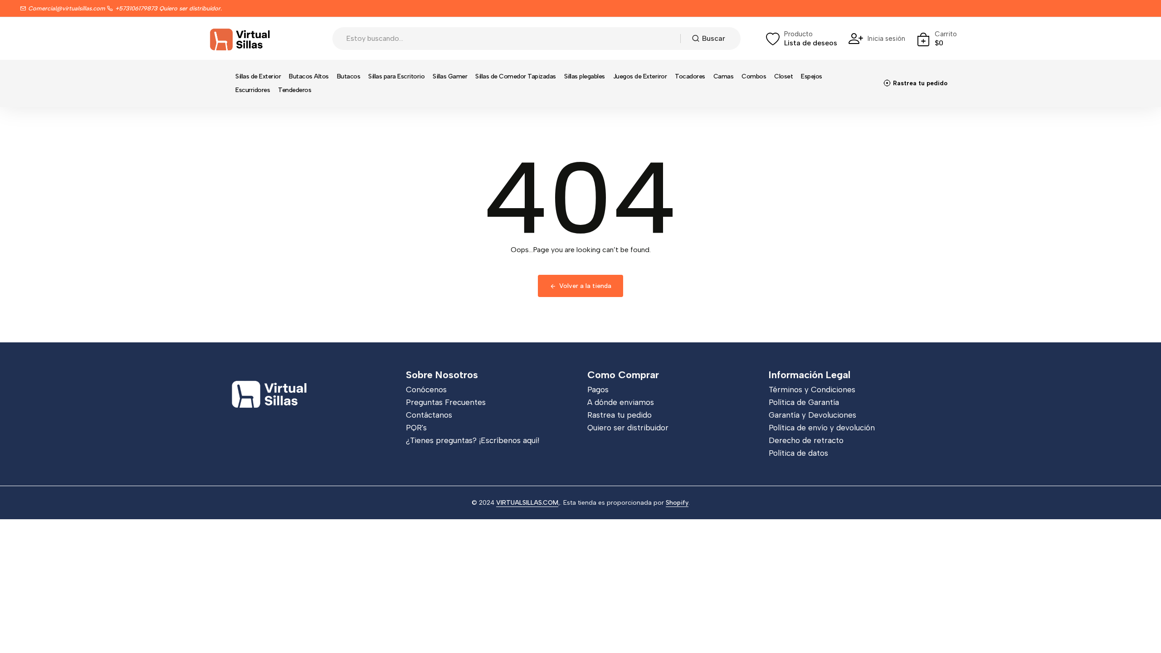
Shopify (677, 503)
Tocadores (690, 76)
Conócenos (426, 389)
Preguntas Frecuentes (446, 402)
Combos (753, 76)
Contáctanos (429, 414)
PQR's (416, 427)
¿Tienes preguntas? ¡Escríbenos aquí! (472, 440)
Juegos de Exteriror (640, 76)
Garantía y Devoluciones (812, 414)
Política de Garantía (804, 402)
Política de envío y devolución (822, 427)
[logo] (240, 38)
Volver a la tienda (585, 286)
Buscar (713, 38)
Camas (723, 76)
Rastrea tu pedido (619, 414)
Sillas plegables (584, 76)
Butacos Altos (309, 76)
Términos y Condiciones (812, 389)
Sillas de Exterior (258, 76)
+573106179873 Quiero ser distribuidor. (168, 8)
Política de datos (798, 453)
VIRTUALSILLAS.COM (527, 503)
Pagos (598, 389)
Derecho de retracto (806, 440)
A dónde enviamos (620, 402)
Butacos (349, 76)
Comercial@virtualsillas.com (66, 8)
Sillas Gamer (450, 76)
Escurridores (252, 90)
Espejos (811, 76)
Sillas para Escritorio (396, 76)
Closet (783, 76)
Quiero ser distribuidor (627, 427)
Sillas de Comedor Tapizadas (515, 76)
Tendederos (294, 90)
